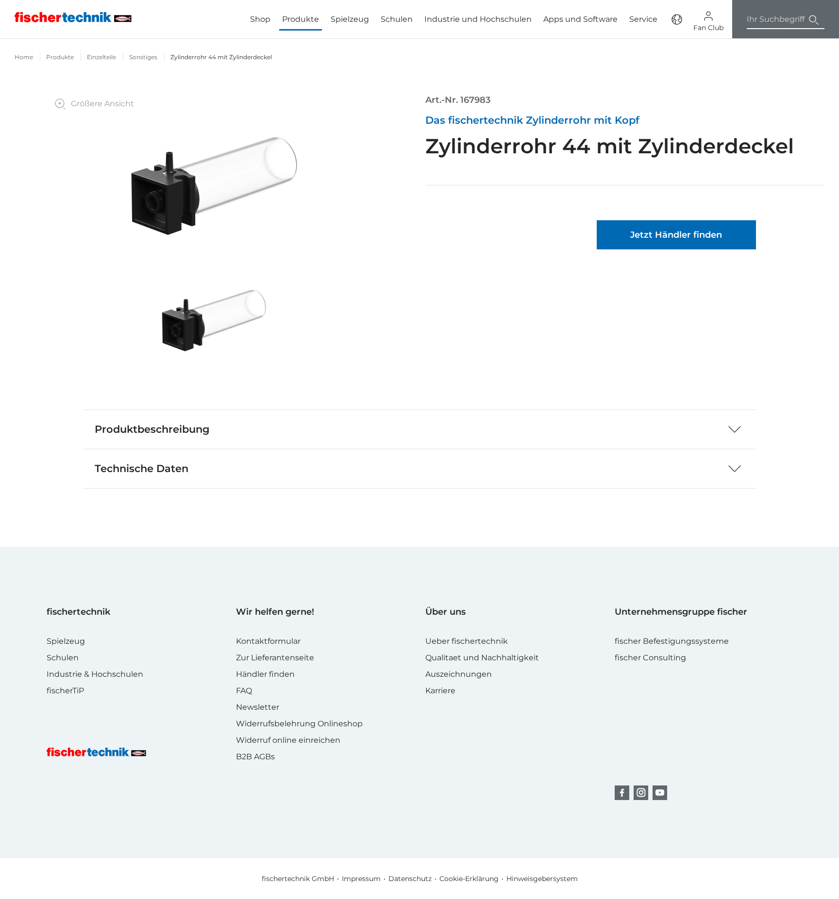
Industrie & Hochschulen (95, 674)
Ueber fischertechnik (466, 641)
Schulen (397, 19)
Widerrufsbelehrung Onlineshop (299, 723)
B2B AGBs (255, 756)
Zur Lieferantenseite (275, 657)
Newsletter (257, 707)
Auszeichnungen (458, 674)
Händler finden (265, 674)
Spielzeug (350, 19)
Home (24, 57)
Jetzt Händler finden (676, 234)
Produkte (60, 57)
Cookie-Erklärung (469, 878)
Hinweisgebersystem (542, 878)
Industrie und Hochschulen (478, 19)
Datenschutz (410, 878)
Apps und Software (580, 19)
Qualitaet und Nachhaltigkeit (482, 657)
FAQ (244, 690)
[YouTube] (660, 792)
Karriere (440, 690)
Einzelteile (101, 57)
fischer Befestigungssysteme (672, 641)
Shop (260, 19)
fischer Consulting (650, 657)
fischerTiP (65, 690)
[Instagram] (641, 792)
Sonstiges (143, 57)
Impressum (361, 878)
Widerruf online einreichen (288, 740)
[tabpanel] (214, 320)
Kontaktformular (268, 641)
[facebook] (622, 792)
